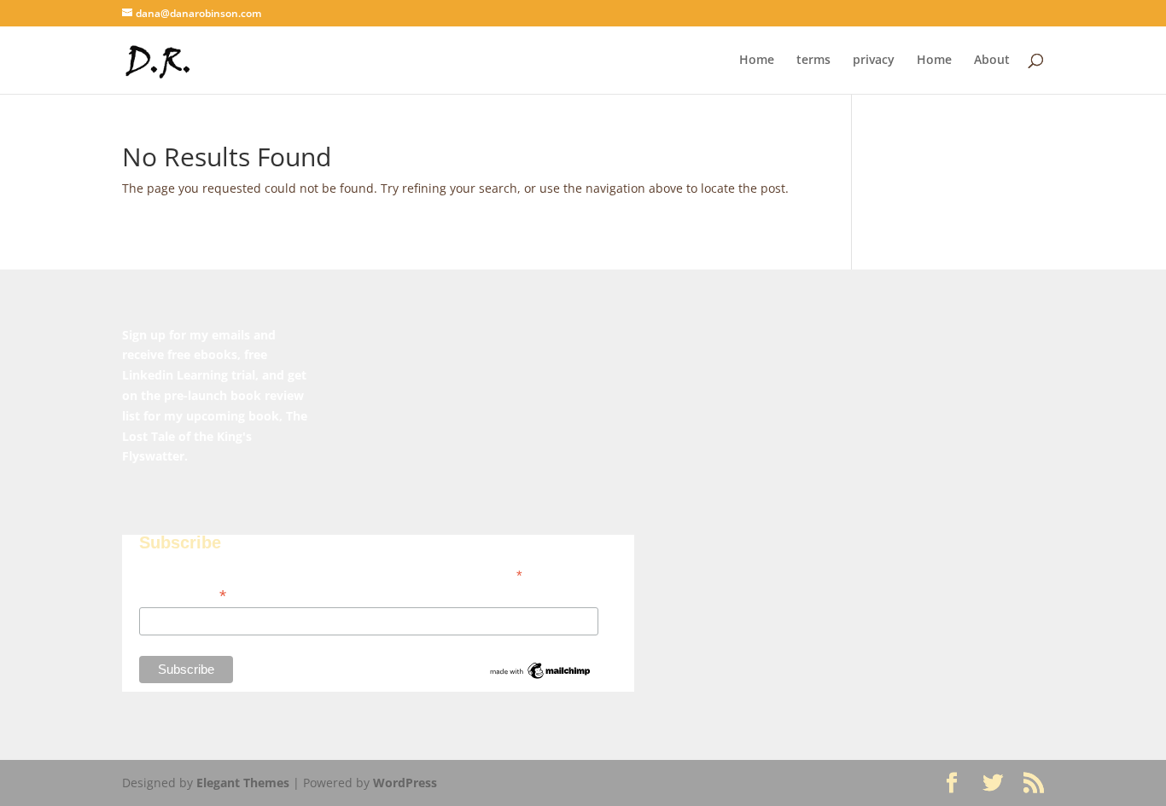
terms (813, 60)
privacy (874, 60)
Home (756, 60)
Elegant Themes (242, 782)
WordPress (405, 782)
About (992, 60)
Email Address (182, 595)
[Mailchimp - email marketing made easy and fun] (540, 677)
